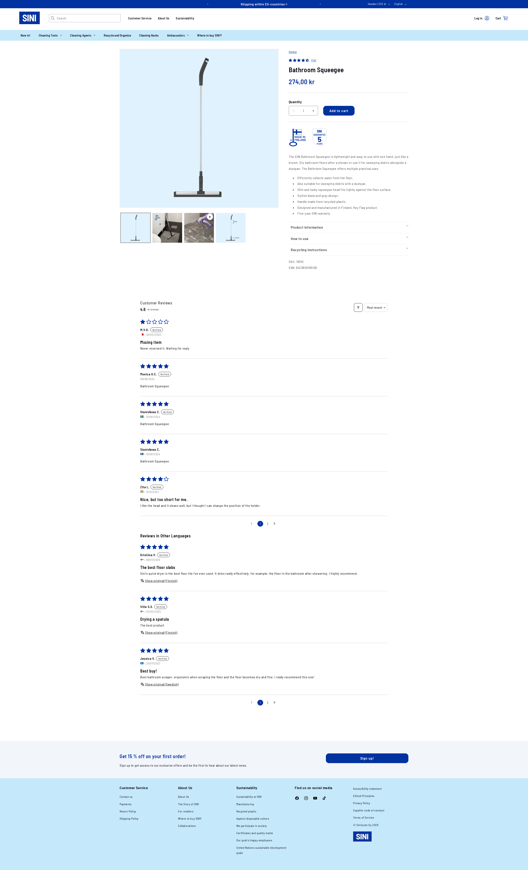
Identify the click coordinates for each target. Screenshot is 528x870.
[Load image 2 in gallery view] (167, 228)
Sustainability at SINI (249, 796)
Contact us (126, 796)
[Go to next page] (275, 524)
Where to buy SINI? (190, 818)
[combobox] (88, 18)
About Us (164, 18)
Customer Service (140, 18)
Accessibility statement (367, 788)
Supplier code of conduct (368, 810)
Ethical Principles (364, 796)
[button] (50, 35)
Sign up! (367, 758)
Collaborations (187, 825)
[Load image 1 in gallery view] (135, 228)
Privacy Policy (361, 803)
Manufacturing (245, 804)
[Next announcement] (320, 4)
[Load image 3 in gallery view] (231, 228)
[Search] (53, 18)
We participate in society (251, 825)
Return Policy (128, 811)
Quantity (295, 101)
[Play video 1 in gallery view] (199, 228)
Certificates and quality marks (254, 833)
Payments (126, 804)
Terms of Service (363, 817)
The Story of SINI (188, 804)
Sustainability (185, 18)
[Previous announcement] (207, 4)
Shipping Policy (129, 818)
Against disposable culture (252, 818)
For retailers (186, 811)
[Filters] (358, 307)
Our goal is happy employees (254, 840)
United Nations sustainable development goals (261, 850)
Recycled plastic (246, 811)
